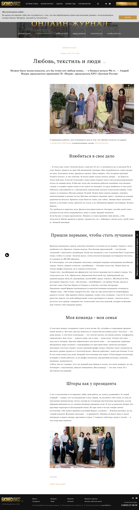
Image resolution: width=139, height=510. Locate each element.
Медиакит (53, 499)
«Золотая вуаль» (101, 143)
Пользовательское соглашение (71, 505)
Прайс (52, 501)
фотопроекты (62, 34)
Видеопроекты (79, 34)
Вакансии (71, 499)
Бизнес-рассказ (69, 48)
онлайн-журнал (47, 4)
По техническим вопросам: (97, 505)
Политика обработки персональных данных (45, 505)
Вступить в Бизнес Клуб (127, 4)
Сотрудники (36, 501)
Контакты (71, 501)
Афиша (34, 499)
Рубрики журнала (43, 34)
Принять (128, 17)
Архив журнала (114, 34)
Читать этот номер (57, 484)
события (59, 4)
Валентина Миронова (61, 143)
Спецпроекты (96, 34)
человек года (70, 4)
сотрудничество (84, 4)
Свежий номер (24, 34)
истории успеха (32, 4)
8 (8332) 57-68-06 (129, 505)
